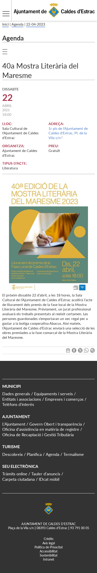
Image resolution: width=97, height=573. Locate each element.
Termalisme (73, 454)
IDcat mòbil (49, 479)
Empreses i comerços (64, 399)
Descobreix (12, 454)
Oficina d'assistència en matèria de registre (40, 429)
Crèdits (48, 539)
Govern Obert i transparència (55, 423)
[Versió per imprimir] (68, 351)
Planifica (34, 454)
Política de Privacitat (49, 547)
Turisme (11, 446)
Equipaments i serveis (53, 393)
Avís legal (48, 543)
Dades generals (16, 393)
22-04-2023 (35, 24)
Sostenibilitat (49, 555)
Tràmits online (14, 473)
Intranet (48, 559)
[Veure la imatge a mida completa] (48, 236)
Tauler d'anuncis (45, 473)
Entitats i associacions (21, 399)
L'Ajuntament (13, 423)
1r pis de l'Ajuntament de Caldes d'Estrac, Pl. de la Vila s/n (68, 133)
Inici (5, 24)
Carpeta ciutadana (18, 479)
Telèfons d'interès (18, 404)
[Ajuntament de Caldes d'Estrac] (47, 18)
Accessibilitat (49, 551)
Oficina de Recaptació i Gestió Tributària (38, 434)
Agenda (17, 24)
